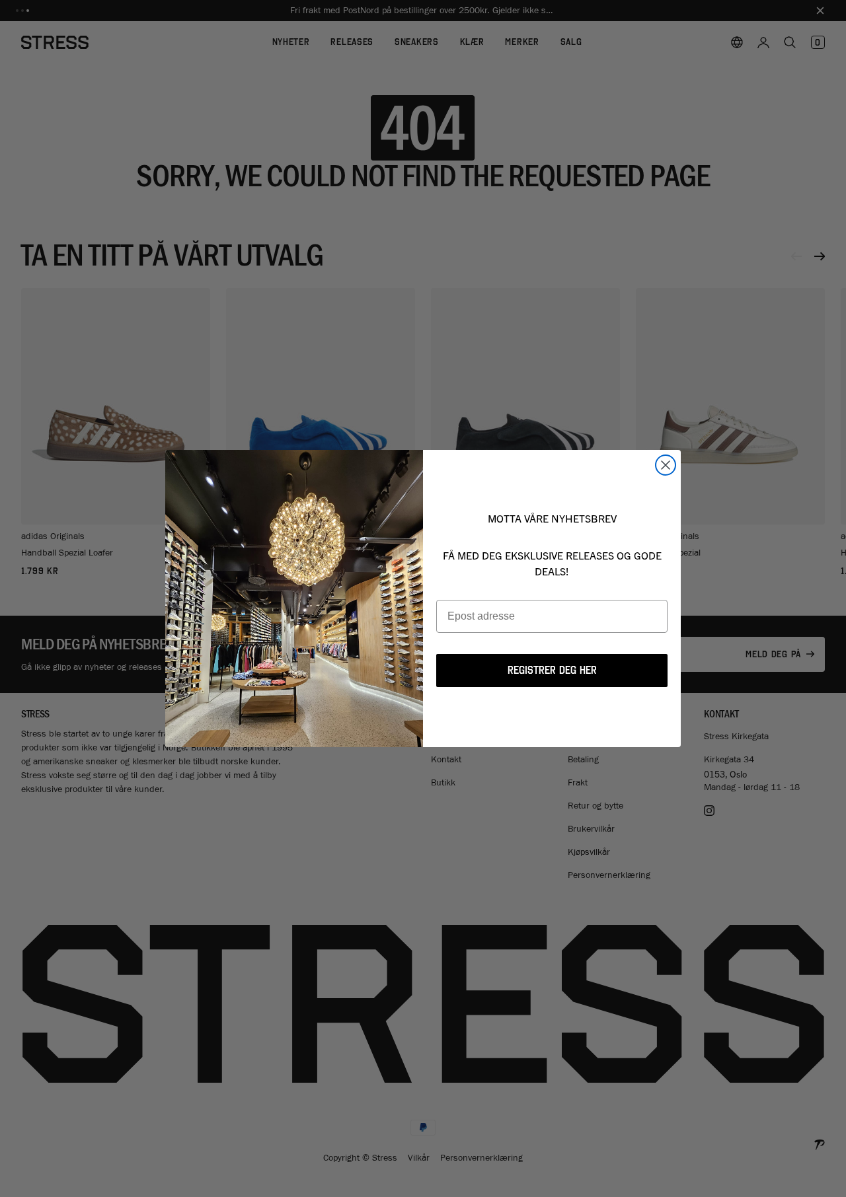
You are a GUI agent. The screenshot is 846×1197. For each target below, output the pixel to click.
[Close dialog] (665, 465)
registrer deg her (552, 670)
